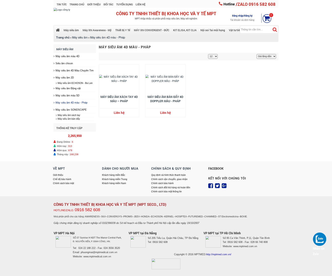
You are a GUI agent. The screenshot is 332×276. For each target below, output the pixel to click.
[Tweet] (217, 186)
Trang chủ (63, 37)
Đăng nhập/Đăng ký (242, 15)
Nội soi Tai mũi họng (212, 30)
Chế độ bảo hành (62, 179)
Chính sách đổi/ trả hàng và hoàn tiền (170, 187)
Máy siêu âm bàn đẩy (69, 119)
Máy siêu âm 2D (65, 77)
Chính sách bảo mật (63, 183)
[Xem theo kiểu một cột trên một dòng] (105, 56)
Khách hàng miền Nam (114, 183)
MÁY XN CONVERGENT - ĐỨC (151, 30)
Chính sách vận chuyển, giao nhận (169, 179)
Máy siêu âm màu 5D (67, 95)
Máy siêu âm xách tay (69, 115)
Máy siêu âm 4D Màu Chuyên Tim (75, 70)
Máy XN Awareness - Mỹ (97, 30)
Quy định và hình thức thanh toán (168, 175)
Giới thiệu (58, 175)
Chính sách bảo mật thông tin (166, 191)
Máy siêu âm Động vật (68, 88)
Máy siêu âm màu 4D (67, 56)
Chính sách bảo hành (162, 183)
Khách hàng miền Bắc (113, 175)
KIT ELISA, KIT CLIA (185, 30)
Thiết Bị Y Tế (122, 30)
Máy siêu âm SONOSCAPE (71, 109)
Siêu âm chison (64, 63)
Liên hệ (119, 112)
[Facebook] (210, 186)
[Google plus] (224, 186)
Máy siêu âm (71, 30)
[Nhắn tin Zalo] (320, 239)
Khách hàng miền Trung (114, 179)
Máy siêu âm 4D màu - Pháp (71, 102)
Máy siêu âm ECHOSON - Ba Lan (75, 83)
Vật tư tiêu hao (238, 30)
